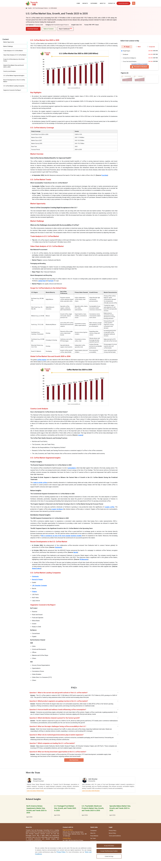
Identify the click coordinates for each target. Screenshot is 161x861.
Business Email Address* (67, 420)
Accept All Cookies (109, 845)
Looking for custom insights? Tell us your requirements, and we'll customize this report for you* (80, 428)
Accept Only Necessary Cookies (109, 851)
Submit (80, 443)
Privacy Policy (61, 852)
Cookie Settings (109, 856)
